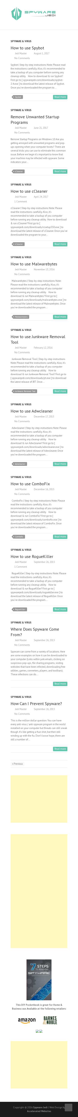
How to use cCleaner (29, 191)
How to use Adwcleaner (32, 411)
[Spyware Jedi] (33, 15)
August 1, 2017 (41, 53)
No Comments (22, 58)
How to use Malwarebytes (34, 264)
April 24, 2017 (40, 196)
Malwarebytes (21, 317)
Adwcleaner (20, 464)
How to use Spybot (27, 47)
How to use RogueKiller (32, 556)
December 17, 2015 (43, 416)
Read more (60, 97)
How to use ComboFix (30, 483)
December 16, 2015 (43, 489)
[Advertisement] (39, 799)
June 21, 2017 (40, 127)
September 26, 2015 (44, 562)
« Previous (17, 763)
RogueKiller (20, 609)
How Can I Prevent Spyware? (36, 703)
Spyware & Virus (21, 41)
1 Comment (20, 201)
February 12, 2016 (42, 347)
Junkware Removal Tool (25, 391)
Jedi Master (20, 53)
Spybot (18, 97)
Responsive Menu (65, 9)
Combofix (19, 536)
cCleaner (19, 171)
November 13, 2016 (44, 269)
